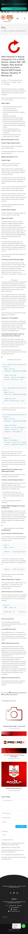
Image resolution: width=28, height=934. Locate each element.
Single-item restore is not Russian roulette (10, 847)
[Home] (1, 31)
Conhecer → (14, 8)
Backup (14, 82)
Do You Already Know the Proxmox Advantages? (14, 755)
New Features (6, 82)
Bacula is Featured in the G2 (14, 788)
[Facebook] (11, 893)
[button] (17, 18)
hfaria (4, 80)
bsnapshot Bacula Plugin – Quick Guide (14, 726)
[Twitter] (14, 893)
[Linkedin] (17, 893)
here (3, 314)
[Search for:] (14, 834)
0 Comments (6, 84)
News (19, 82)
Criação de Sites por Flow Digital (14, 930)
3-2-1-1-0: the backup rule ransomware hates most (12, 854)
